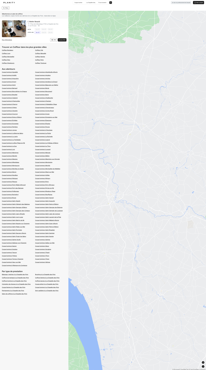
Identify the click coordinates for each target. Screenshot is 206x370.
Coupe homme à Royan (9, 198)
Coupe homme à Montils (42, 165)
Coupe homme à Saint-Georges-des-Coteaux (16, 210)
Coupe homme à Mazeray (10, 159)
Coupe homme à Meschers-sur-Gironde (47, 159)
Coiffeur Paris (39, 60)
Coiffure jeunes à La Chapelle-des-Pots (47, 281)
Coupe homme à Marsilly (9, 156)
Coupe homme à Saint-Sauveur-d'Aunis (14, 233)
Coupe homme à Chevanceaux (44, 107)
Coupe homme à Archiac (42, 78)
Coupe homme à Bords (42, 88)
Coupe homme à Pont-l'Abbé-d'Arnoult (14, 185)
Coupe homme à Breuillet (9, 94)
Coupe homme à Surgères (43, 249)
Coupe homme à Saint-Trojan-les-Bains (14, 236)
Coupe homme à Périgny (42, 178)
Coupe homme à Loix (8, 149)
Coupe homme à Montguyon (10, 165)
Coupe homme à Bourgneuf (43, 91)
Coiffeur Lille (39, 50)
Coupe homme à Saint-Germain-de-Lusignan (49, 210)
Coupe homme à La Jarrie (10, 136)
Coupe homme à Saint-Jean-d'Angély (13, 214)
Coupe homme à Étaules (42, 123)
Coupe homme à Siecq (42, 246)
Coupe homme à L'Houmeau (43, 130)
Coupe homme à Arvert (9, 82)
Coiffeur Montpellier (8, 56)
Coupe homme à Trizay (42, 259)
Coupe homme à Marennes (10, 152)
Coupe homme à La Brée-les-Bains (12, 133)
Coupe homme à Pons (42, 181)
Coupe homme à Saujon (9, 246)
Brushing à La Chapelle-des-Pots (45, 274)
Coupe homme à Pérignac (10, 178)
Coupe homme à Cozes (42, 114)
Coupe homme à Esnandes (10, 123)
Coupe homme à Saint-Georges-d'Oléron (14, 207)
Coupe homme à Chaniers (43, 101)
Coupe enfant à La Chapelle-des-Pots (46, 284)
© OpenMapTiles (183, 369)
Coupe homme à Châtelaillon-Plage (46, 104)
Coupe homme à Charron (9, 104)
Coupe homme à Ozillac (42, 175)
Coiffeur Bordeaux (7, 50)
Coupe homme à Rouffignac (43, 194)
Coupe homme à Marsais (42, 152)
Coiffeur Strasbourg (8, 63)
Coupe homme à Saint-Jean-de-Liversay (47, 214)
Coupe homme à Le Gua (9, 146)
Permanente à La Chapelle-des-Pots (13, 290)
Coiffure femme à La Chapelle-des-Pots (47, 277)
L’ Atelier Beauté (34, 22)
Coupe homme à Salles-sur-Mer (45, 243)
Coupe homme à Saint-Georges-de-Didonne (48, 207)
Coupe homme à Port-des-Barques (12, 188)
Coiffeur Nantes (40, 56)
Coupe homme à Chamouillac (11, 101)
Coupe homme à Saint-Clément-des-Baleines (16, 204)
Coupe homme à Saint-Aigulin (11, 201)
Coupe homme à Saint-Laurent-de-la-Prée (48, 217)
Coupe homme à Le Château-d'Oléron (46, 143)
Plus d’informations (7, 40)
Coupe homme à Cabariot (10, 98)
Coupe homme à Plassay (9, 181)
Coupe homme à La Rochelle (44, 136)
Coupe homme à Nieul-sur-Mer (44, 172)
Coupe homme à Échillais (9, 120)
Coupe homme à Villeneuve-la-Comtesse (14, 265)
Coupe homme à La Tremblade (11, 140)
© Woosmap (176, 369)
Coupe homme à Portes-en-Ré (44, 188)
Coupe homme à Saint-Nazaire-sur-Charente (15, 223)
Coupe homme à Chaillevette (44, 98)
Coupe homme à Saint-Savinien (44, 233)
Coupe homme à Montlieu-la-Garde (13, 169)
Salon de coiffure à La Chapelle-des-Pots (14, 294)
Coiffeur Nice (6, 60)
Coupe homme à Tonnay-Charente (12, 259)
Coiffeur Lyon (6, 53)
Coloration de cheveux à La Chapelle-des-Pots (16, 284)
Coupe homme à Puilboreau (10, 191)
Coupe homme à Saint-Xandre (44, 236)
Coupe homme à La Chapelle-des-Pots (47, 287)
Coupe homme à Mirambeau (10, 162)
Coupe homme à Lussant (43, 149)
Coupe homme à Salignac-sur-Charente (14, 243)
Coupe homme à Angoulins (10, 78)
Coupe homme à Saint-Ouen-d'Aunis (46, 223)
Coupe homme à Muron (9, 172)
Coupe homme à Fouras (42, 127)
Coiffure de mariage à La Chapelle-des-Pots (15, 277)
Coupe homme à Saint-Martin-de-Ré (13, 220)
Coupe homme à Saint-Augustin (45, 201)
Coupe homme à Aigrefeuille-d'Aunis (46, 72)
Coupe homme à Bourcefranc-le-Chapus (14, 91)
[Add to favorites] (24, 22)
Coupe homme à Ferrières (10, 127)
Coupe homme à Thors (42, 256)
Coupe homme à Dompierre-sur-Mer (46, 117)
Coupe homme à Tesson (9, 252)
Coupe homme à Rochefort (10, 194)
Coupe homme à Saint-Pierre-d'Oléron (47, 227)
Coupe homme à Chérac (9, 107)
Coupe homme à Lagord (42, 140)
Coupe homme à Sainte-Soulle (11, 239)
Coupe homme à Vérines (42, 262)
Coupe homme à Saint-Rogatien (45, 230)
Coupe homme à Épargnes (43, 120)
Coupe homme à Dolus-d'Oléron (12, 117)
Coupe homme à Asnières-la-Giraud (46, 82)
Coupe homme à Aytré (9, 85)
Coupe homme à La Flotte (43, 133)
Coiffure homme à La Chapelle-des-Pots (14, 281)
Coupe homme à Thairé (42, 252)
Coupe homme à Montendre (43, 162)
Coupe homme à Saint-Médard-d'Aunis (47, 220)
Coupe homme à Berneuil (9, 88)
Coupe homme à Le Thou (43, 146)
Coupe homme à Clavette (9, 111)
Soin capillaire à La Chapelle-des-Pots (46, 290)
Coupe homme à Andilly (9, 75)
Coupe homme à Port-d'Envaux (44, 185)
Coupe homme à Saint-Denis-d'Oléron (47, 204)
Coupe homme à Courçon (10, 114)
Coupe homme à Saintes (42, 239)
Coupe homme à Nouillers (10, 175)
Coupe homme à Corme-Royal (44, 111)
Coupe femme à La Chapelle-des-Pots (13, 287)
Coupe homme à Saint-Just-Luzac (12, 217)
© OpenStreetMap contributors (197, 369)
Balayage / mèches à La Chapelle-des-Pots (15, 274)
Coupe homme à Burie (42, 94)
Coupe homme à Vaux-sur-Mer (11, 262)
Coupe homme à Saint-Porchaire (12, 230)
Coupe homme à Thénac (9, 256)
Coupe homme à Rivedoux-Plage (45, 191)
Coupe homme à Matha (42, 156)
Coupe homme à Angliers (43, 75)
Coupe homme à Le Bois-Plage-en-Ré (13, 143)
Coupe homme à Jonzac (9, 130)
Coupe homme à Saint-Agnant (44, 198)
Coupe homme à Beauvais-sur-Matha (46, 85)
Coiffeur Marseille (40, 53)
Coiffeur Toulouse (40, 63)
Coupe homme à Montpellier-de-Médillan (47, 169)
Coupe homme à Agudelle (10, 72)
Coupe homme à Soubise (9, 249)
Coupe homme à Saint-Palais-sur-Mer (13, 227)
